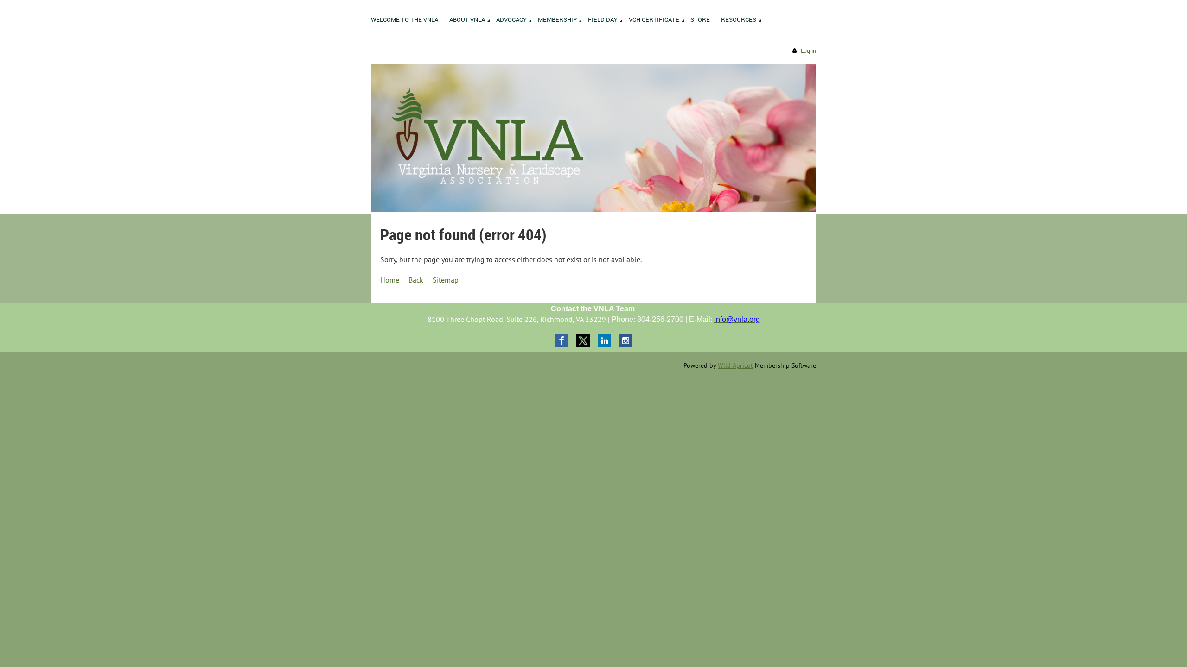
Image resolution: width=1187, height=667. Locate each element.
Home (389, 279)
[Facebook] (561, 340)
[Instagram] (625, 340)
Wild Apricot (735, 365)
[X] (583, 340)
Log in (808, 51)
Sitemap (446, 279)
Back (415, 279)
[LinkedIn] (604, 340)
